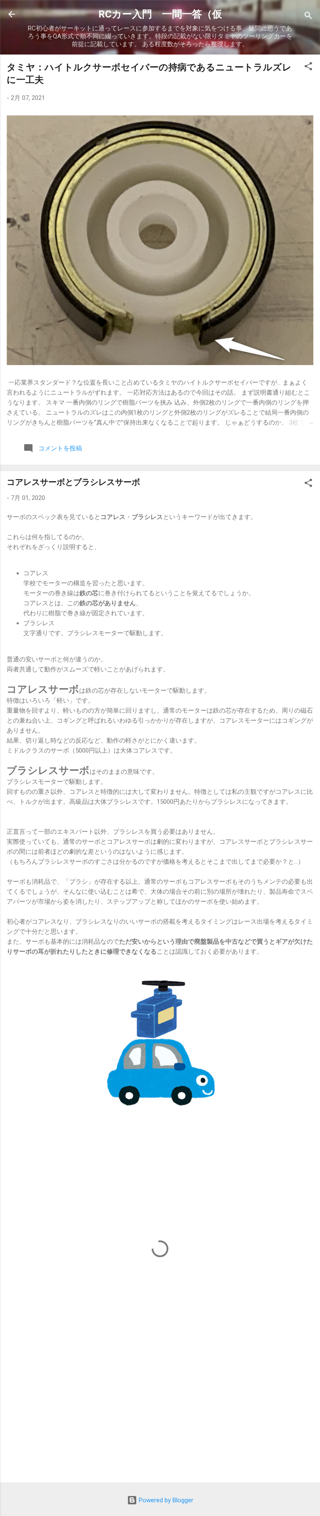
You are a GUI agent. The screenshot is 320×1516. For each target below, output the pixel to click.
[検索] (308, 17)
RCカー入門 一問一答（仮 (160, 14)
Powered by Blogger (165, 1500)
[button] (308, 67)
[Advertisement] (160, 1410)
